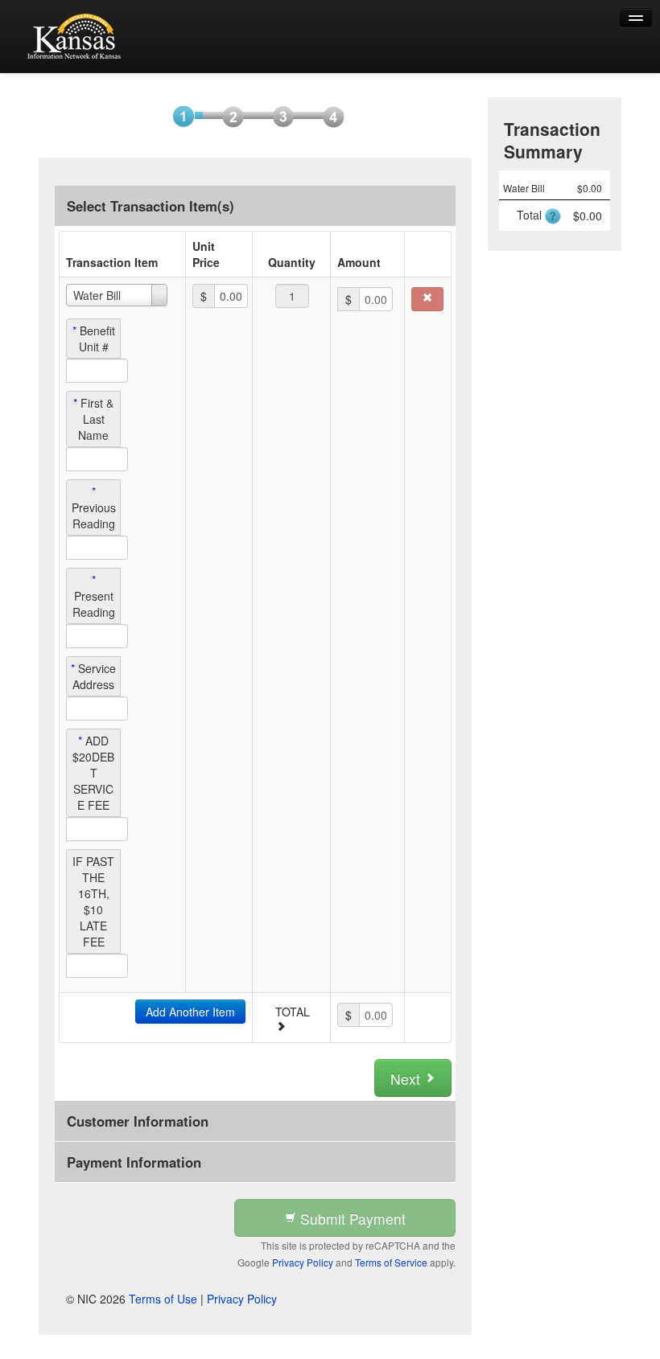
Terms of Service (391, 1262)
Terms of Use (163, 1299)
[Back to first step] (77, 36)
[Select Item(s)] (178, 116)
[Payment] (278, 116)
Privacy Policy (302, 1262)
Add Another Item (190, 1012)
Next (407, 1079)
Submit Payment (351, 1219)
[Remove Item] (427, 299)
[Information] (228, 116)
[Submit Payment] (328, 116)
